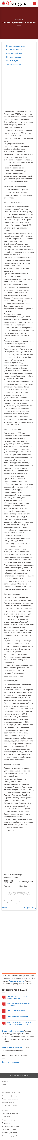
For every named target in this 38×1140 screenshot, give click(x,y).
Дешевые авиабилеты (10, 1062)
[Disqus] (19, 940)
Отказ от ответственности (10, 1105)
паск (18, 903)
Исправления (6, 1123)
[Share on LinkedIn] (28, 893)
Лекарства (19, 19)
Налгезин (5, 908)
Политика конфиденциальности (13, 1096)
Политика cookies (8, 1102)
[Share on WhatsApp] (9, 893)
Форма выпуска (12, 61)
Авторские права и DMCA (10, 1126)
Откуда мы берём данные (11, 1120)
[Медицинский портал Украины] (15, 3)
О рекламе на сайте (9, 1129)
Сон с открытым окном (16, 1010)
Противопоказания (13, 57)
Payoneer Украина (16, 981)
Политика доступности (9, 1132)
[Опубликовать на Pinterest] (24, 893)
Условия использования (10, 1099)
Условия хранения (13, 64)
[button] (31, 3)
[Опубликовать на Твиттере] (17, 893)
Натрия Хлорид (30, 908)
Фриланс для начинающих (12, 1048)
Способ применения (14, 50)
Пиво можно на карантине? (18, 1016)
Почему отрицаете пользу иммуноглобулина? (17, 997)
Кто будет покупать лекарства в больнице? (19, 1004)
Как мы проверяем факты (11, 1113)
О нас (4, 1084)
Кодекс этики (6, 1116)
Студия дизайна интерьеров (13, 1031)
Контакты (5, 1088)
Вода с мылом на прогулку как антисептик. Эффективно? (19, 1023)
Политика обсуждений (9, 1136)
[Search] (34, 3)
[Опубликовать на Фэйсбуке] (13, 893)
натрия (10, 903)
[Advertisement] (19, 87)
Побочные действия (14, 53)
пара (14, 903)
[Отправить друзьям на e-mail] (21, 893)
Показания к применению (16, 46)
